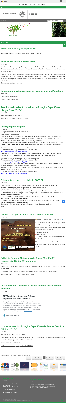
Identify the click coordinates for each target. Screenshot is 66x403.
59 (57, 358)
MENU (4, 20)
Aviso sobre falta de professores (18, 61)
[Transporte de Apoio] (44, 367)
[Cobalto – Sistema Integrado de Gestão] (54, 367)
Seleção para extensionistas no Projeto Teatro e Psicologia (32, 90)
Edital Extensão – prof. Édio (9, 99)
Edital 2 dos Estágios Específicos (18, 48)
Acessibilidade (23, 4)
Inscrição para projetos (13, 126)
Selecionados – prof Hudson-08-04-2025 (14, 118)
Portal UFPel (6, 7)
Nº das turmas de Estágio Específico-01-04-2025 (17, 346)
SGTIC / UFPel (28, 400)
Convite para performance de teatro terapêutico (27, 214)
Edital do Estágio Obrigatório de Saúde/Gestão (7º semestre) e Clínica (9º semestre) (28, 259)
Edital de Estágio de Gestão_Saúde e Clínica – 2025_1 (18, 274)
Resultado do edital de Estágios (11, 115)
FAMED (6, 380)
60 (61, 358)
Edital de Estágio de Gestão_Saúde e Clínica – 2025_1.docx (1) (21, 53)
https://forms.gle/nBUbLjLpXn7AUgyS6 (14, 151)
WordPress (10, 400)
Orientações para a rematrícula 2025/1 (22, 179)
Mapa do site (41, 4)
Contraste (33, 4)
